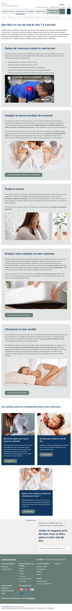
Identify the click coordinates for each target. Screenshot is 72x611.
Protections (22, 576)
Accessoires (22, 581)
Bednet (63, 7)
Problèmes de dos (28, 17)
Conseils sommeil (42, 581)
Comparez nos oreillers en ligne (17, 392)
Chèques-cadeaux (6, 585)
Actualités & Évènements (42, 7)
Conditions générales (41, 608)
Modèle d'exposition (7, 590)
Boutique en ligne (40, 11)
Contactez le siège (55, 572)
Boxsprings (4, 566)
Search (62, 12)
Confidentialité (50, 608)
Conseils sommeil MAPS (44, 583)
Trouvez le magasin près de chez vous (19, 315)
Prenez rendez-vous (55, 569)
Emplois (39, 571)
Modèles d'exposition (55, 7)
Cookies (3, 608)
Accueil (3, 17)
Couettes (21, 573)
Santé (19, 17)
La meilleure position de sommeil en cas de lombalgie (23, 174)
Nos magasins (30, 11)
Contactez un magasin (55, 567)
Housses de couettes (25, 578)
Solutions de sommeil (8, 11)
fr (69, 4)
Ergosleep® (31, 598)
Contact (69, 7)
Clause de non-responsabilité (13, 608)
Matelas (21, 568)
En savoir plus (18, 439)
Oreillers (21, 571)
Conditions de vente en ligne (28, 608)
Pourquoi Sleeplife (42, 566)
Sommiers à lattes (6, 569)
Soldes (3, 593)
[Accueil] (10, 4)
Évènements (5, 588)
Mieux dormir (11, 17)
